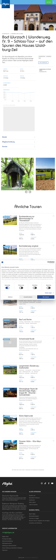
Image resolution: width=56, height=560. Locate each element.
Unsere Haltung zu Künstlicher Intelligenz (12, 548)
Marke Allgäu (32, 514)
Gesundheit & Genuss (34, 497)
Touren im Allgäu (17, 33)
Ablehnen (10, 297)
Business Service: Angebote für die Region (39, 520)
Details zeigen (48, 292)
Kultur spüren (32, 502)
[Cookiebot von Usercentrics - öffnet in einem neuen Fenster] (48, 262)
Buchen (49, 2)
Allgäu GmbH (5, 536)
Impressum (4, 550)
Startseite (5, 33)
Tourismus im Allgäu (34, 518)
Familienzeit (32, 500)
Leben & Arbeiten (33, 504)
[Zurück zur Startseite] (28, 4)
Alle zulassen (46, 297)
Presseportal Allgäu (6, 539)
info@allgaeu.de (8, 532)
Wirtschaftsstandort (34, 516)
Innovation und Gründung (35, 523)
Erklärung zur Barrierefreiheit (9, 545)
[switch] (21, 288)
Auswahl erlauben (28, 297)
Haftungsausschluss (7, 543)
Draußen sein (32, 495)
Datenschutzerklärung (7, 541)
